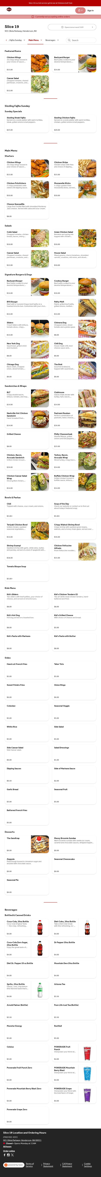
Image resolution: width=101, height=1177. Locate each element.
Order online (9, 1151)
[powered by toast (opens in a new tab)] (13, 1165)
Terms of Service (30, 1164)
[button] (14, 40)
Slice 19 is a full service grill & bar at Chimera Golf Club (50, 3)
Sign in (90, 10)
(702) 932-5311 (10, 1137)
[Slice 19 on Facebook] (4, 1155)
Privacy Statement (48, 1164)
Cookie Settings (88, 1164)
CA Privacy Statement (67, 1164)
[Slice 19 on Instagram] (8, 1155)
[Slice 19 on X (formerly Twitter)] (12, 1155)
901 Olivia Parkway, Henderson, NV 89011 (22, 1140)
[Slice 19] (9, 9)
